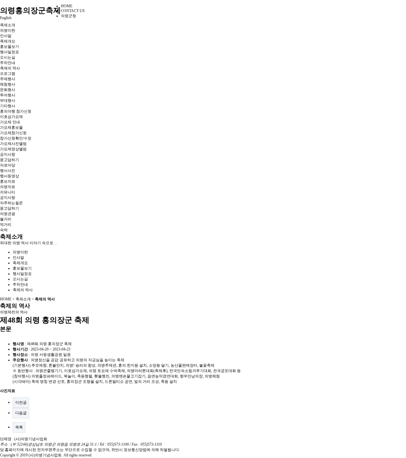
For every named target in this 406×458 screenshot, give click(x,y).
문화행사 (7, 90)
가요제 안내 (10, 122)
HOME (66, 6)
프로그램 (7, 73)
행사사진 (7, 170)
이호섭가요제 (11, 117)
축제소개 (7, 25)
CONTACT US (73, 11)
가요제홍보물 (11, 127)
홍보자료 (7, 181)
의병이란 (7, 30)
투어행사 (7, 95)
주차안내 (7, 63)
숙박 (4, 230)
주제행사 (7, 79)
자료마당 (7, 165)
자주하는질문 (11, 203)
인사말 (5, 36)
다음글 (21, 413)
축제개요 (7, 41)
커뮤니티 (7, 192)
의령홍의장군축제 (30, 10)
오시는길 (7, 57)
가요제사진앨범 (13, 143)
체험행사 (7, 84)
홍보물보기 (9, 46)
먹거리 (5, 224)
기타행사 (7, 106)
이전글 (21, 402)
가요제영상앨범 (13, 149)
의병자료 (7, 187)
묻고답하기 (9, 160)
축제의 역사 (10, 68)
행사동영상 (9, 176)
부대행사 (7, 100)
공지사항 (7, 154)
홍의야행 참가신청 (15, 111)
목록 (19, 427)
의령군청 (68, 16)
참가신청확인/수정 (15, 138)
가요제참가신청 (13, 133)
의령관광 (7, 214)
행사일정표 (9, 52)
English (5, 18)
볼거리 (5, 219)
